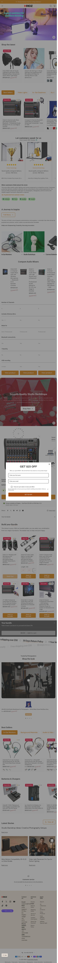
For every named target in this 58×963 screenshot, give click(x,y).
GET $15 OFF (28, 494)
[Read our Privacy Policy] (48, 489)
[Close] (49, 464)
